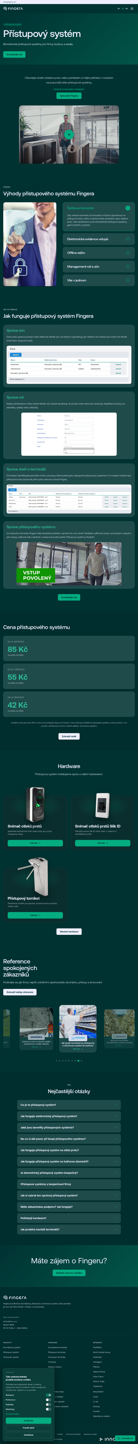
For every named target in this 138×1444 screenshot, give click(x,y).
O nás (95, 1402)
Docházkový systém (11, 1347)
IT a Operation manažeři (58, 1406)
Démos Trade (98, 1381)
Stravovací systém (11, 1357)
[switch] (48, 1399)
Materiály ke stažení (101, 1416)
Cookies (60, 1434)
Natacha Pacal (99, 1372)
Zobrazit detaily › (13, 1414)
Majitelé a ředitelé (55, 1397)
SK (119, 9)
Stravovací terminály (56, 1357)
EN (127, 9)
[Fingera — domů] (13, 8)
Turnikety (52, 1362)
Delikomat (97, 1357)
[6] (72, 1060)
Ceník (95, 1397)
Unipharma (97, 1386)
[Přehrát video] (69, 134)
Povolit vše (28, 1421)
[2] (59, 1060)
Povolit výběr (28, 1428)
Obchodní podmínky (73, 1434)
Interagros (97, 1362)
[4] (66, 1060)
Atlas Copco (98, 1377)
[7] (75, 1060)
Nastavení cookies (90, 1434)
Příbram (96, 1367)
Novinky (96, 1406)
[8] (78, 1060)
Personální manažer (56, 1402)
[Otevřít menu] (132, 8)
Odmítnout (28, 1435)
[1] (56, 1061)
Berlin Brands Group (101, 1352)
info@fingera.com (9, 2)
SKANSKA (97, 1347)
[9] (81, 1060)
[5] (69, 1060)
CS (123, 9)
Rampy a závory (54, 1367)
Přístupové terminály (56, 1352)
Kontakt (96, 1411)
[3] (62, 1060)
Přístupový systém (11, 1352)
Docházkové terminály (57, 1347)
